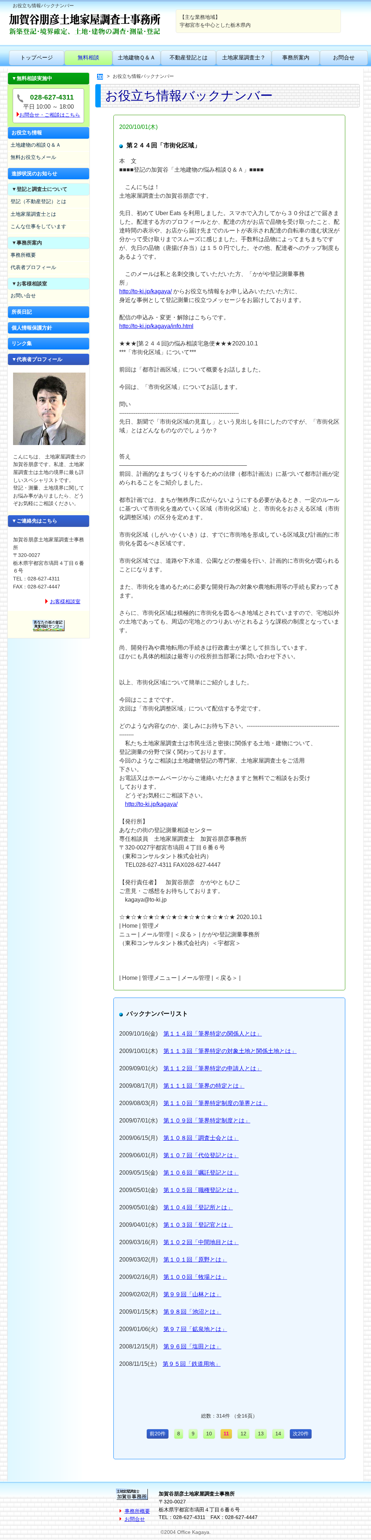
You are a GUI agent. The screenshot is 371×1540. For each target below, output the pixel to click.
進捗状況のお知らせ (34, 173)
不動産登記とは (189, 57)
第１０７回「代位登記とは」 (201, 1155)
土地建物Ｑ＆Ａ (136, 57)
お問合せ (344, 57)
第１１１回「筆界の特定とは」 (204, 1086)
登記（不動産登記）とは (38, 201)
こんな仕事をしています (38, 226)
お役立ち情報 (27, 132)
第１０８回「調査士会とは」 (201, 1138)
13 (261, 1433)
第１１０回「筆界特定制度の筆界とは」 (215, 1103)
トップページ (36, 57)
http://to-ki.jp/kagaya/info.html (156, 326)
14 (278, 1433)
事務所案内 (295, 57)
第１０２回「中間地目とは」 (201, 1242)
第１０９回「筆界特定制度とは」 (206, 1120)
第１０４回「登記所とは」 (198, 1207)
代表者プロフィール (33, 267)
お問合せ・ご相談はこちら (49, 115)
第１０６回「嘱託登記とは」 (201, 1173)
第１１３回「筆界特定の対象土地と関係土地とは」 (230, 1051)
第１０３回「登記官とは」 (198, 1225)
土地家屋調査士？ (244, 57)
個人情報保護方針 (32, 328)
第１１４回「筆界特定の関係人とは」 (212, 1034)
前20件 (158, 1433)
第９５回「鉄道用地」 (192, 1364)
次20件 (301, 1433)
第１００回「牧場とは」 (195, 1277)
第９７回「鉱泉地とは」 (195, 1329)
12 (243, 1433)
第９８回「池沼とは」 (192, 1312)
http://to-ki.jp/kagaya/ (145, 291)
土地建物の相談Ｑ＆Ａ (36, 145)
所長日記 (22, 312)
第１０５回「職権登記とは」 (201, 1190)
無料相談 (88, 57)
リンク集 (22, 343)
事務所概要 (23, 255)
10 (209, 1433)
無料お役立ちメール (33, 157)
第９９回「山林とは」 (192, 1294)
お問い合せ (23, 295)
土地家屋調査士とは (33, 214)
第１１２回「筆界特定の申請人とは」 (212, 1068)
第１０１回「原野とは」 (195, 1259)
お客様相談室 (65, 601)
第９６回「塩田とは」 (192, 1346)
